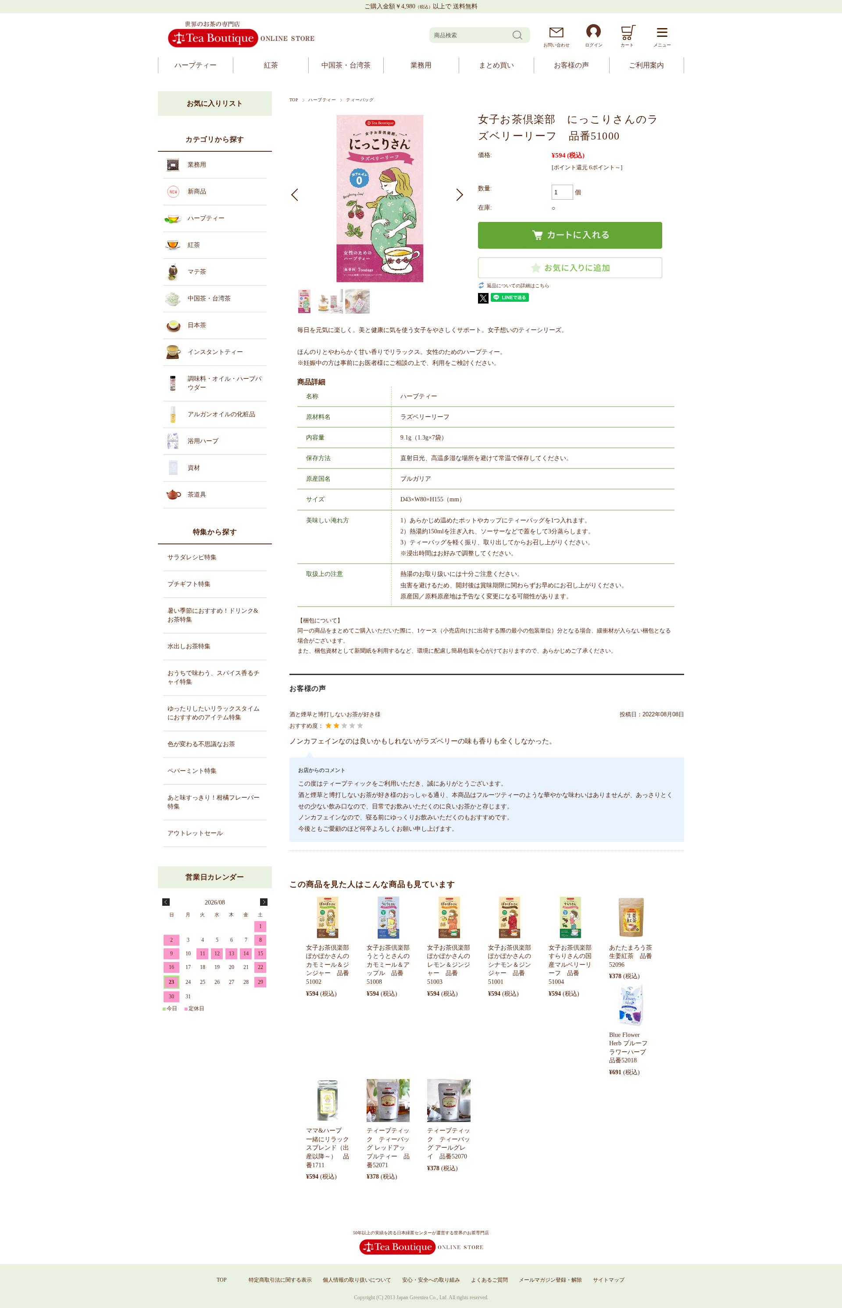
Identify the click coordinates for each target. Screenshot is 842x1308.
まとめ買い (496, 65)
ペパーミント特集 (192, 771)
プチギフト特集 (189, 584)
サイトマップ (608, 1280)
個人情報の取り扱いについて (357, 1280)
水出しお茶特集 (189, 646)
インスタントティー (215, 352)
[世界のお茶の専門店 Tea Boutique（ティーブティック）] (241, 46)
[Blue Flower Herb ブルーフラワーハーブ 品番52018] (630, 1004)
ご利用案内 (646, 65)
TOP (293, 99)
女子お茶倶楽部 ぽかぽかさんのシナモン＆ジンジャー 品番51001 (512, 964)
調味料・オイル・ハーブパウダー (224, 383)
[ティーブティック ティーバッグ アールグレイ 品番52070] (448, 1100)
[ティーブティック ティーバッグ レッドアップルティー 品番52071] (388, 1100)
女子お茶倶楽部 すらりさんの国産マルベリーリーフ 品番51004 (573, 964)
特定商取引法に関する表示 (280, 1280)
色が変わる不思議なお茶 (201, 744)
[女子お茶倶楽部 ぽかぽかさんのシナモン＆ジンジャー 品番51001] (509, 917)
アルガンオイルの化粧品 (221, 414)
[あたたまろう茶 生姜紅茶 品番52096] (630, 917)
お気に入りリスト (215, 103)
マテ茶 (197, 271)
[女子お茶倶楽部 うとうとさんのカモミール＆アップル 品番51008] (388, 917)
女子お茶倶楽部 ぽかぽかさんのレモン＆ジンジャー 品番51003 (451, 964)
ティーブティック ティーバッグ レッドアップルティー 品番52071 (388, 1147)
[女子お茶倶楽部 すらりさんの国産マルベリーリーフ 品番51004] (570, 917)
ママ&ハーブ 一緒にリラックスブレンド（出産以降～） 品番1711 (327, 1147)
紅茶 (271, 65)
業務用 (421, 65)
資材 (194, 468)
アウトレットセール (195, 833)
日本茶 (197, 325)
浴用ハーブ (203, 441)
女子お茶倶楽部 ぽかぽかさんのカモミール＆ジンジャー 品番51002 (330, 964)
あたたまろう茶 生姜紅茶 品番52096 (633, 956)
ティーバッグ (360, 99)
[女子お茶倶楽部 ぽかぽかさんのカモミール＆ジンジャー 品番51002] (327, 917)
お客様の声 (571, 65)
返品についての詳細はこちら (518, 285)
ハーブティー (196, 65)
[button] (297, 195)
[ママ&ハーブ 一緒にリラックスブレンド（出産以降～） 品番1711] (327, 1100)
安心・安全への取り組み (431, 1280)
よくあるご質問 (489, 1280)
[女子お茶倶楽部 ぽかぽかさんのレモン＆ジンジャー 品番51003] (448, 917)
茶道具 (197, 494)
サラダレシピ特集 (192, 557)
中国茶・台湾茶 (346, 65)
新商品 (197, 191)
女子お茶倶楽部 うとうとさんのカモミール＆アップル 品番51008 (391, 964)
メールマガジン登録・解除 (550, 1280)
